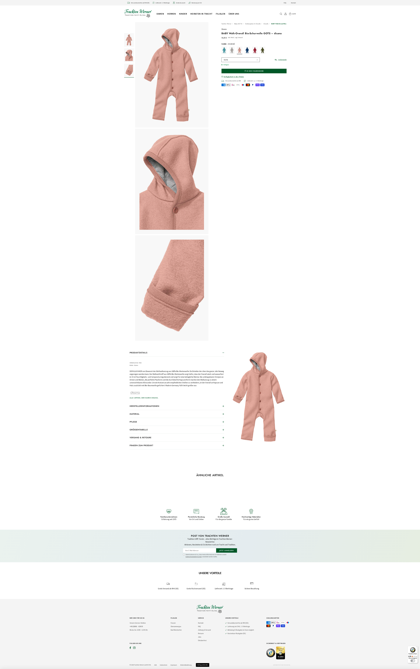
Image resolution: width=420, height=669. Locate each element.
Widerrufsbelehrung (186, 665)
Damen (160, 13)
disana (224, 29)
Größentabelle (282, 60)
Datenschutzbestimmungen (194, 557)
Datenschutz (163, 665)
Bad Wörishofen (176, 630)
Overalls (265, 24)
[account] (285, 14)
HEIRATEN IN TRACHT (201, 13)
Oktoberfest (202, 640)
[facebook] (130, 648)
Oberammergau (176, 626)
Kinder (183, 13)
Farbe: (228, 44)
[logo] (138, 13)
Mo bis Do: (133, 630)
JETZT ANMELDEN (226, 550)
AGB (155, 665)
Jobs (199, 637)
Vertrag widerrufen (202, 665)
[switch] (413, 660)
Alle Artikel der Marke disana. (144, 398)
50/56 (226, 60)
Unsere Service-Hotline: (138, 623)
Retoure (201, 633)
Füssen (173, 623)
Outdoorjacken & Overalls (253, 24)
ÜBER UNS (233, 13)
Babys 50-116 (238, 24)
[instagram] (134, 648)
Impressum (174, 665)
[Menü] (416, 647)
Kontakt (293, 3)
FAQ (285, 3)
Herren (171, 13)
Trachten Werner (226, 24)
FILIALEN (220, 13)
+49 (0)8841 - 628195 (136, 626)
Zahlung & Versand (204, 630)
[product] (171, 182)
